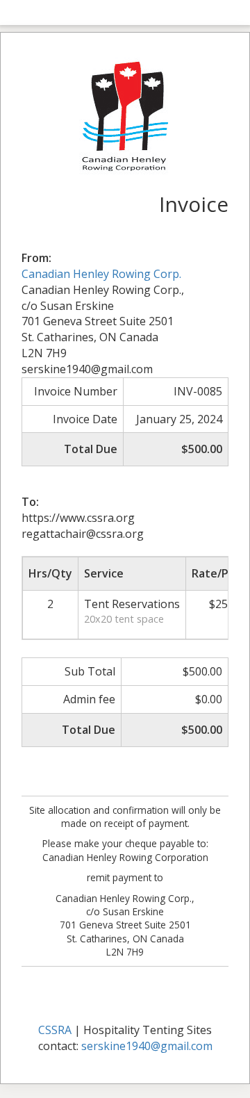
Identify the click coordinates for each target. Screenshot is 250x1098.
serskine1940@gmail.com (146, 1046)
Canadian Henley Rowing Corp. (101, 273)
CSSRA (55, 1030)
